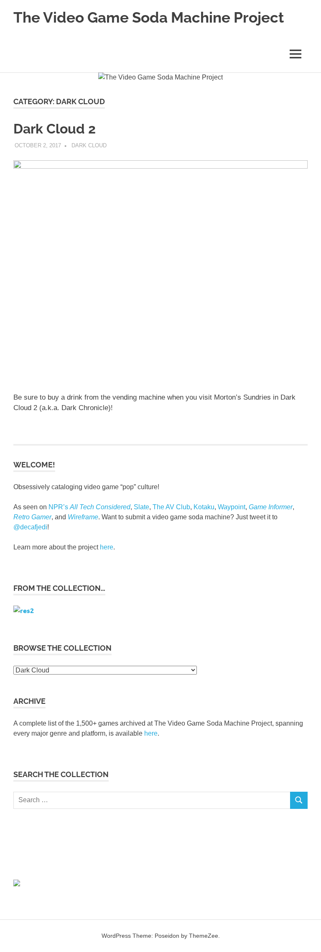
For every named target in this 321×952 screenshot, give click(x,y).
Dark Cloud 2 (54, 128)
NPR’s (89, 507)
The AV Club (171, 507)
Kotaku (204, 507)
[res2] (23, 610)
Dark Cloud (89, 145)
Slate (141, 507)
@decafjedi (30, 527)
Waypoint (231, 507)
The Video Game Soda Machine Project (148, 17)
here (106, 547)
